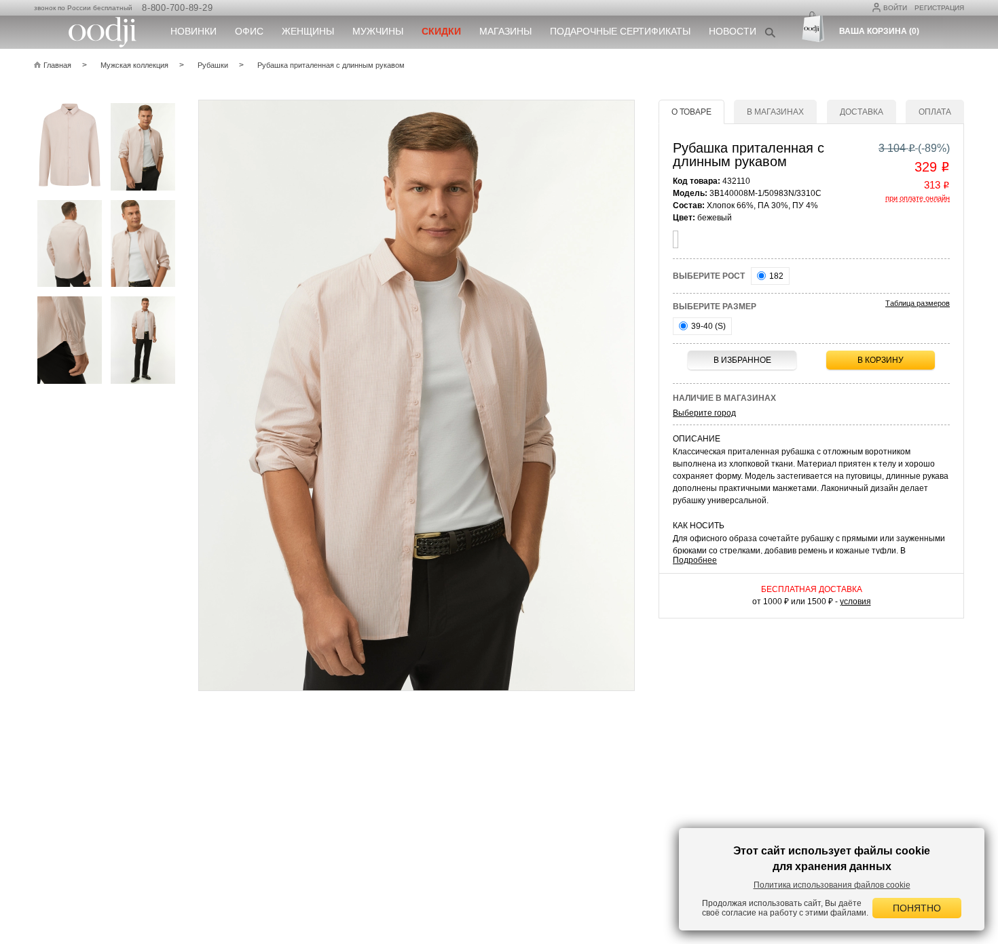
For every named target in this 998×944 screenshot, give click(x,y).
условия (855, 601)
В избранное (742, 360)
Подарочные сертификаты (620, 31)
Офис (249, 31)
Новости (732, 31)
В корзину (880, 360)
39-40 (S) (707, 326)
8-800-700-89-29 (177, 8)
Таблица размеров (917, 303)
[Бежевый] (675, 239)
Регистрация (939, 8)
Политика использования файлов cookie (832, 885)
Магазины (505, 31)
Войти (895, 8)
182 (775, 276)
